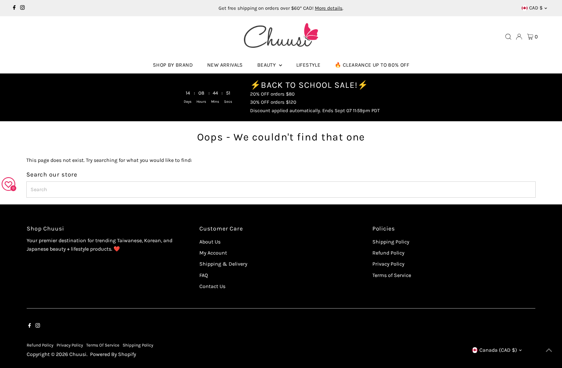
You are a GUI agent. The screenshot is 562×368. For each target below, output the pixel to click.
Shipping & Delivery (223, 264)
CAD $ (535, 8)
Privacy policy (70, 345)
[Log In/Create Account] (519, 37)
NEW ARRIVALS (225, 65)
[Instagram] (22, 8)
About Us (210, 242)
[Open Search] (508, 37)
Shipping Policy (390, 242)
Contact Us (212, 286)
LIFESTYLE (308, 65)
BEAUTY (267, 65)
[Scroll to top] (548, 350)
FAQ (203, 275)
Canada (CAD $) (498, 350)
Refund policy (40, 345)
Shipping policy (138, 345)
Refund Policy (388, 253)
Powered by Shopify (113, 354)
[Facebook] (14, 8)
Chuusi (78, 354)
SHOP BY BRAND (173, 65)
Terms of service (102, 345)
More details (328, 8)
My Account (213, 253)
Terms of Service (391, 275)
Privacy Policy (388, 264)
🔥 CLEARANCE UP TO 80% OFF (372, 65)
